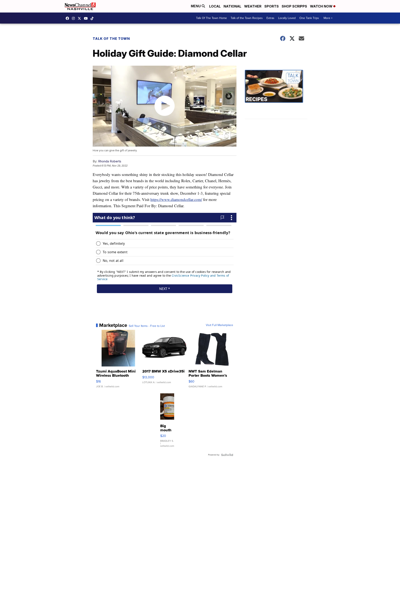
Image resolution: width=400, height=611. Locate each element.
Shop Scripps (294, 6)
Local (215, 6)
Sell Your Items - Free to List (147, 326)
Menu (196, 6)
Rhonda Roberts (109, 161)
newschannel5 (68, 18)
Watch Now (321, 6)
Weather (252, 6)
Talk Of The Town (111, 38)
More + (328, 18)
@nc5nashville (93, 18)
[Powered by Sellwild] (227, 454)
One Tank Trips (309, 18)
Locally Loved (287, 18)
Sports (271, 6)
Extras (270, 18)
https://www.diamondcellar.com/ (176, 199)
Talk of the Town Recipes (247, 18)
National (232, 6)
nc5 (80, 18)
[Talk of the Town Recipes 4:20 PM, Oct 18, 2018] (276, 94)
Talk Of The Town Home (211, 18)
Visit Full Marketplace (219, 325)
